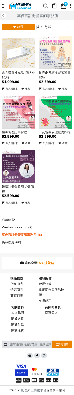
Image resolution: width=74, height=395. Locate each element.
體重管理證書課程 (14, 132)
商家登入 (51, 313)
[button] (4, 6)
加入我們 (17, 313)
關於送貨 (17, 318)
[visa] (20, 369)
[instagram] (44, 356)
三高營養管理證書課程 (54, 132)
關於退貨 (17, 330)
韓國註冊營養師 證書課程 (18, 189)
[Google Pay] (26, 380)
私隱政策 (45, 300)
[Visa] (41, 380)
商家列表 (16, 296)
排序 (39, 27)
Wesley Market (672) (17, 227)
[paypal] (48, 380)
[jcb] (53, 372)
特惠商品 (16, 290)
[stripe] (56, 380)
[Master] (34, 380)
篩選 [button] (20, 27)
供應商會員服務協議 (51, 292)
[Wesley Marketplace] (20, 5)
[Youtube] (30, 356)
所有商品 (16, 284)
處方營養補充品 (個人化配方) (18, 75)
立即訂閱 (62, 344)
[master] (37, 371)
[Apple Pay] (18, 380)
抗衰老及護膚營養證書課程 (54, 75)
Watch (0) (9, 220)
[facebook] (37, 356)
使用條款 (45, 284)
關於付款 (17, 324)
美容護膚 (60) (11, 242)
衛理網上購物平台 (33, 390)
